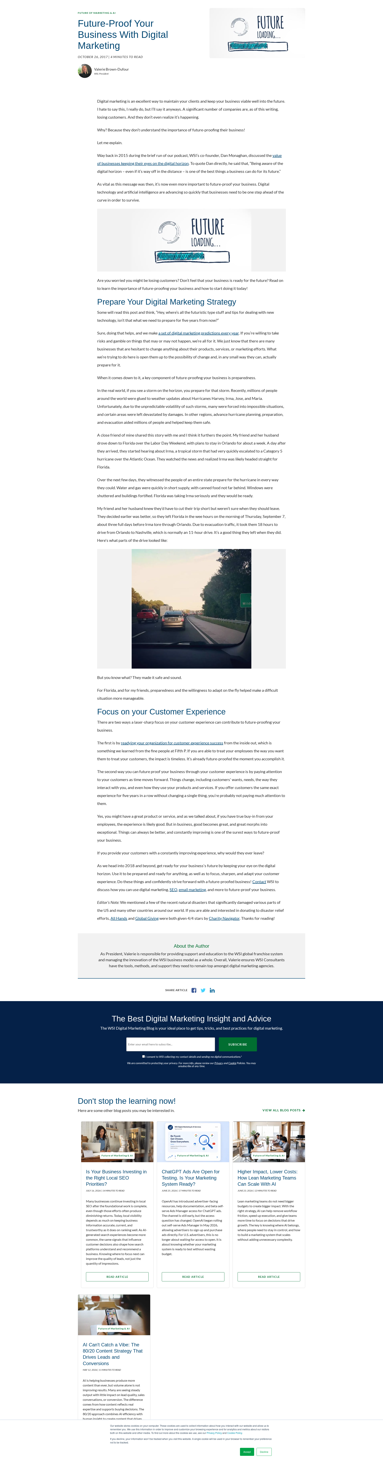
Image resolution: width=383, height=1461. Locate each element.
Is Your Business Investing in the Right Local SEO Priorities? (116, 1178)
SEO (173, 889)
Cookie (232, 1063)
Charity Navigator (224, 918)
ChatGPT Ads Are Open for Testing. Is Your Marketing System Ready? (191, 1178)
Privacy (218, 1063)
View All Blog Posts (282, 1110)
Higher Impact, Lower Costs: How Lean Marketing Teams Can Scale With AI (268, 1178)
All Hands (119, 918)
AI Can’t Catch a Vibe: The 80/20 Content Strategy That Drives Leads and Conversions (113, 1354)
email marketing (192, 889)
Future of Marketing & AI (97, 12)
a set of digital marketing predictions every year (198, 333)
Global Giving (147, 918)
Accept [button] (247, 1451)
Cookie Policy (234, 1432)
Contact (259, 881)
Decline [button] (264, 1451)
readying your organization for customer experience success (172, 742)
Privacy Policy (214, 1432)
